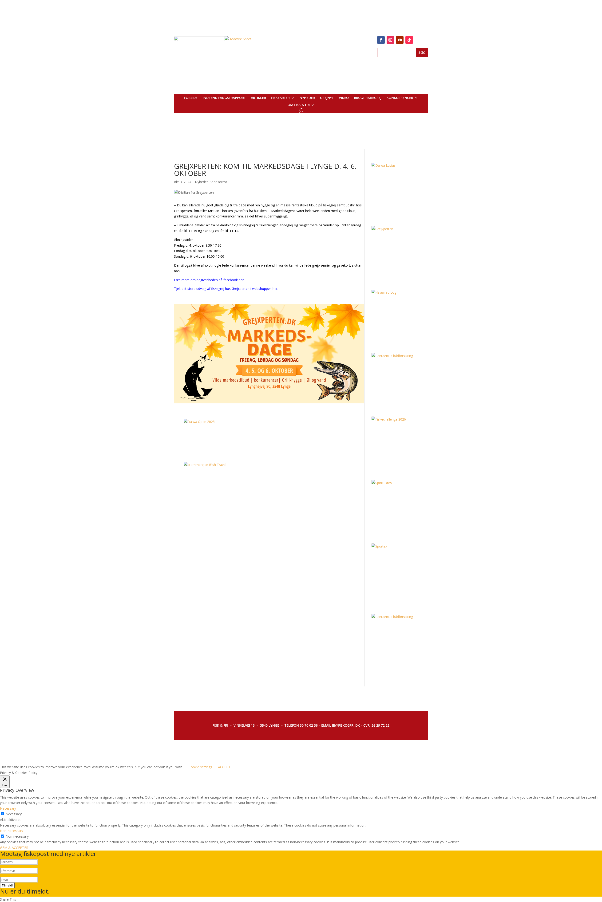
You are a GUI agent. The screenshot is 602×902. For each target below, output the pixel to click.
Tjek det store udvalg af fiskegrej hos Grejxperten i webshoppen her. (226, 288)
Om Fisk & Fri (299, 105)
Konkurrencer (400, 98)
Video (344, 98)
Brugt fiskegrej (367, 98)
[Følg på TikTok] (409, 40)
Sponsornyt (218, 182)
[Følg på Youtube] (400, 40)
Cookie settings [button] (200, 767)
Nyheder (307, 98)
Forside (191, 98)
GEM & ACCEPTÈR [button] (14, 847)
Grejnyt (327, 98)
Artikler (258, 98)
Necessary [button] (8, 808)
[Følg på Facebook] (381, 40)
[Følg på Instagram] (390, 40)
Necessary (14, 814)
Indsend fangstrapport (224, 98)
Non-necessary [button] (11, 830)
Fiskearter (280, 98)
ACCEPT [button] (224, 767)
